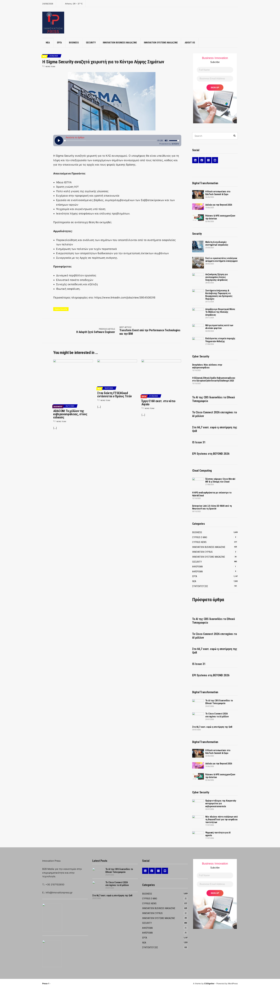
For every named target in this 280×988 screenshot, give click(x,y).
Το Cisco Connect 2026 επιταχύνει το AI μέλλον (214, 414)
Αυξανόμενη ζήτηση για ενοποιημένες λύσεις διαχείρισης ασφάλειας (216, 277)
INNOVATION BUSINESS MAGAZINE (120, 42)
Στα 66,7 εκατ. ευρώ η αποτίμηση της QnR (214, 429)
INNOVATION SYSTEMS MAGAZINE (161, 42)
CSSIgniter (209, 983)
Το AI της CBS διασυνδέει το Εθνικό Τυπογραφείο (213, 399)
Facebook (202, 160)
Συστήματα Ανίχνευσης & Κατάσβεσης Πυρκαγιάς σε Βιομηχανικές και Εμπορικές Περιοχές (218, 294)
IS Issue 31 (198, 442)
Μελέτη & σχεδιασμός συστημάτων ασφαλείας (216, 243)
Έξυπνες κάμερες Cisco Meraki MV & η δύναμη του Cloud (220, 480)
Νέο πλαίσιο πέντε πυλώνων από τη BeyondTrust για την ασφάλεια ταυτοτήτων (221, 819)
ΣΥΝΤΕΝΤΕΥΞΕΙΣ (200, 586)
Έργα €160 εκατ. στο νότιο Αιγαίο (158, 402)
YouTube (215, 160)
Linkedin (195, 160)
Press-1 (45, 983)
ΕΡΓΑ (59, 42)
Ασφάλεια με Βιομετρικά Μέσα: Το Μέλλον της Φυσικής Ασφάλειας (220, 312)
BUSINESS (74, 42)
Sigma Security (61, 309)
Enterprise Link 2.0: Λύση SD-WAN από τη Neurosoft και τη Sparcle (212, 507)
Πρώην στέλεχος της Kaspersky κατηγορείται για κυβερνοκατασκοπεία (220, 803)
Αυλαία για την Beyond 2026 (218, 204)
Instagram (208, 160)
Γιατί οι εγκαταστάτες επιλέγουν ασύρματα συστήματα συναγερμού (221, 259)
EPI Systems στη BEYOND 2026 (210, 453)
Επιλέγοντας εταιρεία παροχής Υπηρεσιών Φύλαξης (220, 340)
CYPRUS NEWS (199, 542)
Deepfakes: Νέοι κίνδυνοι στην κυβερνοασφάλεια (207, 366)
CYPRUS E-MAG (199, 537)
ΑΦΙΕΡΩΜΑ (197, 566)
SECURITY (91, 42)
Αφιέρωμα (197, 571)
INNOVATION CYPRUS (202, 551)
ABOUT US (190, 42)
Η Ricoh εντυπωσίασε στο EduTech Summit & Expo (217, 193)
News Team (50, 67)
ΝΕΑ (48, 42)
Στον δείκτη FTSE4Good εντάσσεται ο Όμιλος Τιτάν (114, 394)
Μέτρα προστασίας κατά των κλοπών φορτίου (219, 326)
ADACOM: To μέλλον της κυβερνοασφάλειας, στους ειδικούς (70, 414)
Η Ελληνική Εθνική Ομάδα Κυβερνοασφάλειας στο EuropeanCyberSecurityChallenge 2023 (213, 379)
